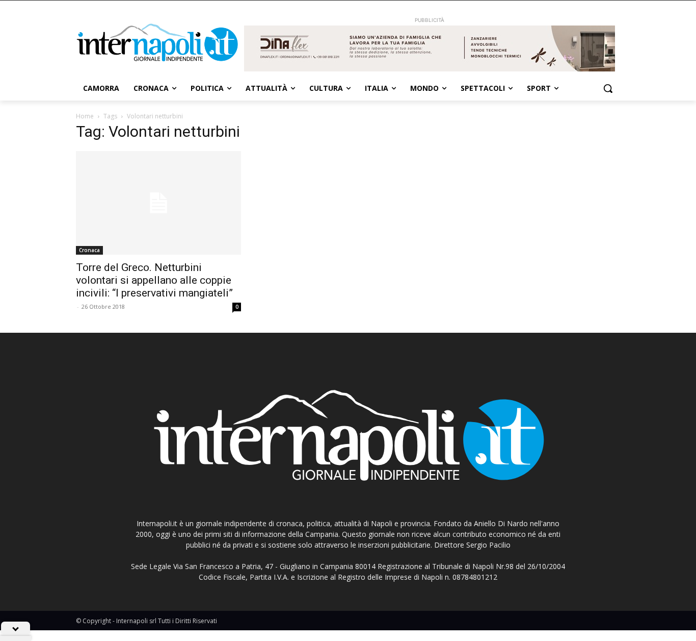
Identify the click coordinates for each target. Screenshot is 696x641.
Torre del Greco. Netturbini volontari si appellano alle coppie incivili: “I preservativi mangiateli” (154, 280)
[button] (608, 88)
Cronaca (89, 250)
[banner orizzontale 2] (429, 48)
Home (85, 116)
